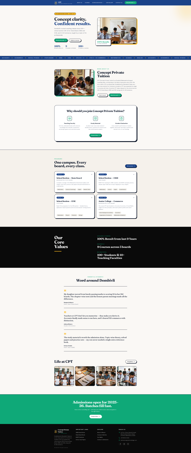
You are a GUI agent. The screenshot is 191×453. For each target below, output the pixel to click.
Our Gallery (109, 2)
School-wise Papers (81, 439)
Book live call (114, 95)
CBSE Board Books (80, 432)
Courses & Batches (102, 435)
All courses (130, 166)
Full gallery (130, 361)
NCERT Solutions (80, 437)
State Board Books (80, 435)
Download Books (97, 2)
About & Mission (101, 432)
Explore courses (75, 40)
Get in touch (102, 95)
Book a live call (60, 40)
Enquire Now (130, 2)
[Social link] (120, 443)
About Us (79, 2)
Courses (87, 2)
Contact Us (119, 2)
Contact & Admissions (102, 439)
